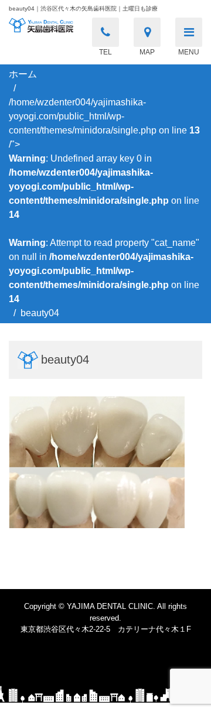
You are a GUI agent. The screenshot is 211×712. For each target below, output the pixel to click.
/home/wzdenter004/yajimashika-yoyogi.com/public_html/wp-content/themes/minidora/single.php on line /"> (104, 200)
